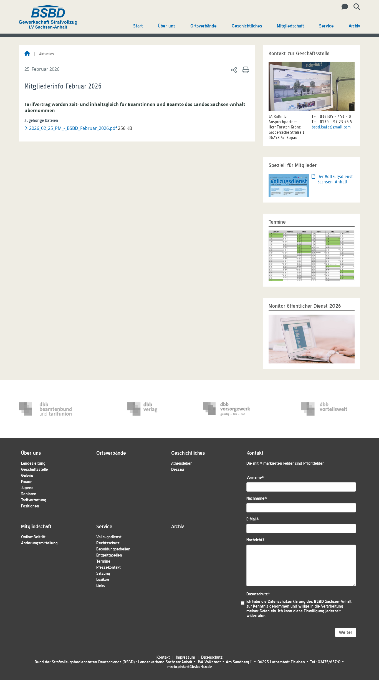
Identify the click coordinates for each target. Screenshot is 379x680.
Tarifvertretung (33, 500)
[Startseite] (27, 54)
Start (138, 26)
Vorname (255, 477)
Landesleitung (33, 463)
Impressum (185, 657)
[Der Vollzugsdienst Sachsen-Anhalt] (289, 185)
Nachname (256, 498)
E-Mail (252, 519)
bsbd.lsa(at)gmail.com (331, 127)
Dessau (177, 469)
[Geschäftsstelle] (343, 7)
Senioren (28, 494)
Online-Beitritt (33, 537)
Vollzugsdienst (109, 537)
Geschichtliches (247, 26)
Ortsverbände (203, 26)
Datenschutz (258, 594)
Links (100, 585)
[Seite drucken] (245, 69)
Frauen (26, 481)
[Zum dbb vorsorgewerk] (229, 409)
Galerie (27, 475)
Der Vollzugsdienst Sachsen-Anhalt (335, 179)
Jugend (27, 488)
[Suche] (354, 7)
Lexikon (102, 579)
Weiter (345, 632)
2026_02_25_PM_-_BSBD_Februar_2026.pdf (72, 128)
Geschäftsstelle (34, 469)
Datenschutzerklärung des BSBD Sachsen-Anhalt (310, 601)
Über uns (166, 26)
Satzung (103, 573)
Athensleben (182, 463)
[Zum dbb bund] (45, 409)
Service (326, 26)
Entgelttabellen (109, 555)
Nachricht (255, 540)
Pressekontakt (108, 567)
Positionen (30, 506)
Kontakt (163, 657)
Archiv (354, 26)
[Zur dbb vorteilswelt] (327, 409)
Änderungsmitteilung (39, 543)
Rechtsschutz (108, 543)
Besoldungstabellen (113, 549)
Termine (103, 561)
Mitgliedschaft (290, 26)
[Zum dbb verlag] (153, 409)
